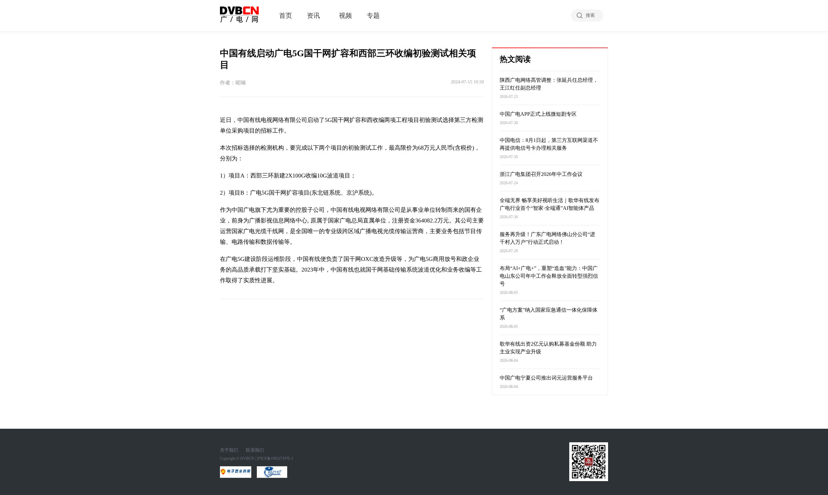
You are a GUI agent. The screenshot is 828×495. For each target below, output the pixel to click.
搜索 (590, 15)
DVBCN (247, 458)
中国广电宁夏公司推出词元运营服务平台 (546, 378)
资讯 (313, 15)
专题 (373, 15)
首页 (285, 15)
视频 (345, 15)
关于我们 (229, 450)
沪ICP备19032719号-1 (275, 458)
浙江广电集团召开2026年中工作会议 (541, 174)
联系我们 (255, 450)
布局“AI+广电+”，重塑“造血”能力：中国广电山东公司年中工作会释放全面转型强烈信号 (549, 275)
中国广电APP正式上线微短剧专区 (538, 114)
